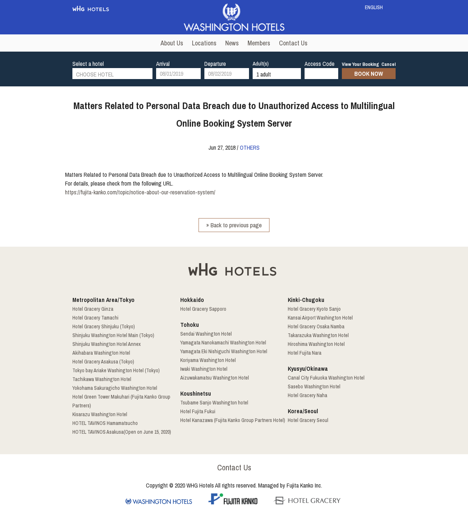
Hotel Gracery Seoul (308, 420)
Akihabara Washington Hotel (101, 353)
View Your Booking (360, 64)
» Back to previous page (234, 225)
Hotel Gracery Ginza (92, 309)
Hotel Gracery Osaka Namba (316, 326)
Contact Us (293, 43)
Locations (204, 43)
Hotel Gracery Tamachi (95, 317)
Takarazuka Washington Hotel (318, 335)
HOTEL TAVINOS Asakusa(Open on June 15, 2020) (121, 432)
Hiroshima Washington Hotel (316, 344)
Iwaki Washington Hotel (203, 369)
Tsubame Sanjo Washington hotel (214, 402)
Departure (215, 64)
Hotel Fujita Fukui (197, 411)
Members (259, 43)
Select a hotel (88, 64)
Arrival (163, 64)
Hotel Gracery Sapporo (203, 309)
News (232, 43)
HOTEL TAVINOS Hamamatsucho (105, 423)
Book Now (368, 74)
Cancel (388, 64)
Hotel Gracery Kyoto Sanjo (314, 309)
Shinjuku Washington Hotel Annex (106, 344)
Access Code (320, 64)
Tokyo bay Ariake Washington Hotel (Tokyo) (116, 370)
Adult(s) (261, 63)
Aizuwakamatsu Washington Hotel (214, 377)
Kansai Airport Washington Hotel (320, 317)
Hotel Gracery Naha (307, 395)
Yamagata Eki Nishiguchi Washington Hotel (223, 351)
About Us (172, 43)
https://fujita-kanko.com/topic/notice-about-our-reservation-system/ (140, 192)
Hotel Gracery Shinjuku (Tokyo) (103, 326)
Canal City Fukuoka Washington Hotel (326, 377)
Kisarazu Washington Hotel (99, 414)
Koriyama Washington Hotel (208, 360)
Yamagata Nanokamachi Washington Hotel (223, 342)
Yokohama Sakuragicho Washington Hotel (114, 388)
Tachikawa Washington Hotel (101, 379)
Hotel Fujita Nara (304, 353)
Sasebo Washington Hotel (314, 386)
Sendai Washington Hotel (206, 334)
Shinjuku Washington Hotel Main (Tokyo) (113, 335)
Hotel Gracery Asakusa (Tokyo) (103, 361)
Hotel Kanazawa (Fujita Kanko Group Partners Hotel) (232, 420)
